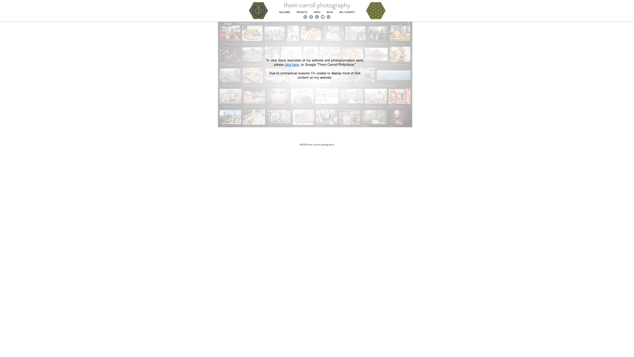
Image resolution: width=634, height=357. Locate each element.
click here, (292, 65)
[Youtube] (323, 17)
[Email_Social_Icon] (328, 17)
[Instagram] (305, 17)
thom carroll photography (317, 5)
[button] (284, 12)
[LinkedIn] (317, 17)
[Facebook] (311, 17)
